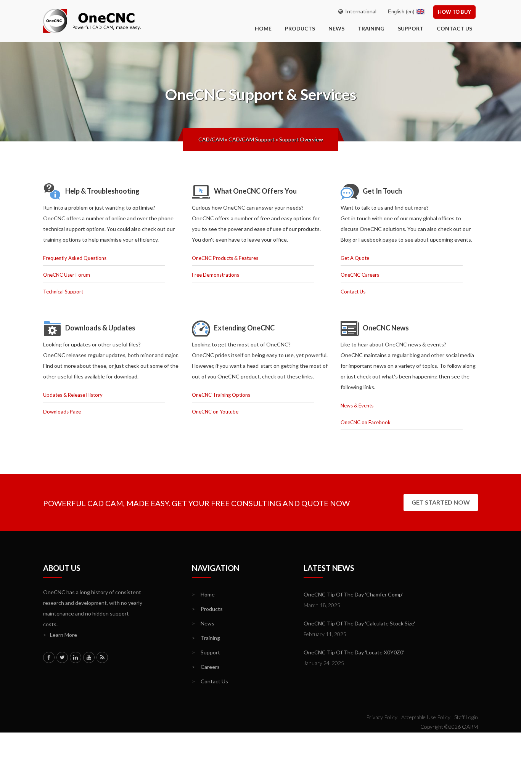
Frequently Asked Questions (74, 258)
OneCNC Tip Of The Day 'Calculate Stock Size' (359, 623)
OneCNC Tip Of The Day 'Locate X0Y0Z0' (354, 652)
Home (203, 594)
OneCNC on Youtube (215, 412)
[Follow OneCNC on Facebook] (49, 657)
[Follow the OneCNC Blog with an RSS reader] (102, 657)
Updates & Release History (73, 395)
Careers (206, 667)
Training (371, 28)
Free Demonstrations (215, 275)
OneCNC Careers (360, 275)
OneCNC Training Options (221, 395)
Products (300, 28)
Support (410, 28)
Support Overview (301, 139)
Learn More (60, 635)
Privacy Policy (381, 717)
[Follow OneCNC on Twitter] (62, 657)
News (336, 28)
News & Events (357, 405)
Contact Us (454, 28)
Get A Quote (355, 258)
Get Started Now (441, 502)
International (359, 11)
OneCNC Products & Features (225, 258)
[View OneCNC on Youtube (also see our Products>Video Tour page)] (89, 657)
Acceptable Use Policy (425, 717)
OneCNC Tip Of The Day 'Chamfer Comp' (353, 594)
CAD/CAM (211, 139)
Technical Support (63, 292)
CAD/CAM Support (251, 139)
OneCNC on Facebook (366, 422)
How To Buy (454, 12)
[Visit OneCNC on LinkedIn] (75, 657)
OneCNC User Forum (66, 275)
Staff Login (466, 717)
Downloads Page (62, 412)
